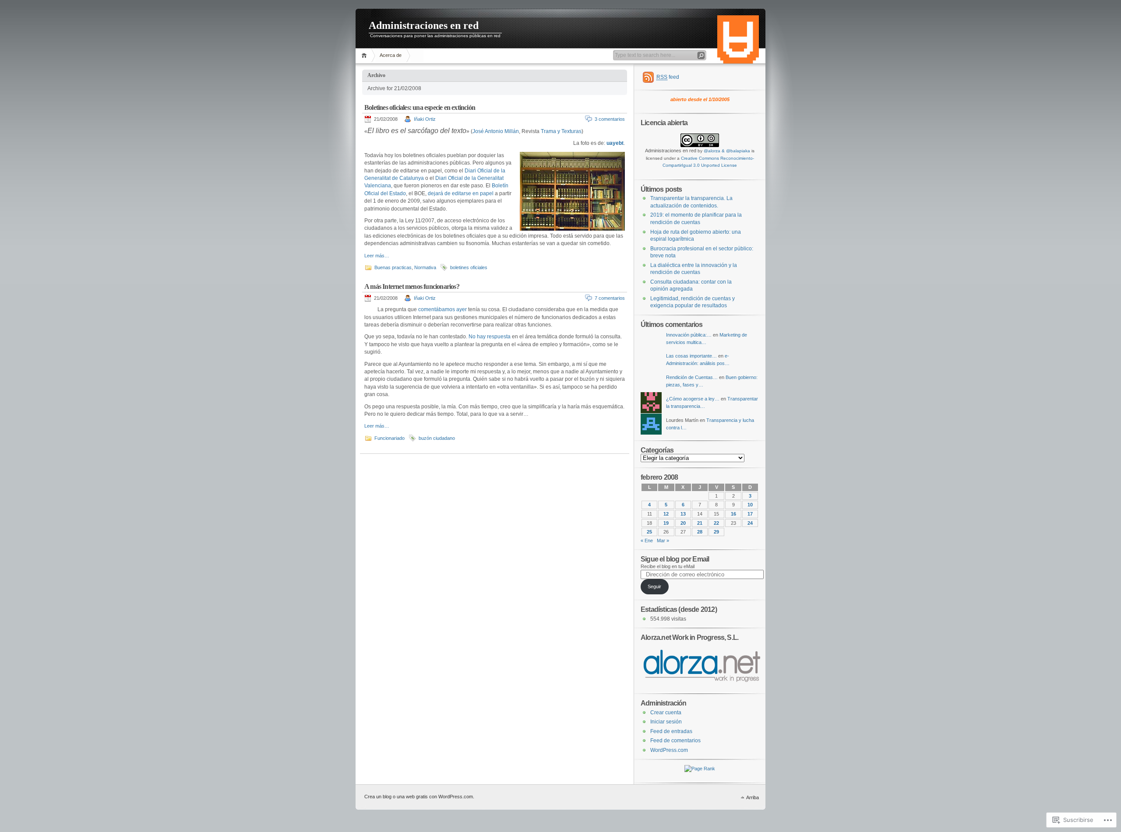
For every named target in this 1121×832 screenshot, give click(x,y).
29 (716, 531)
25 (649, 531)
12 (666, 513)
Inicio (365, 55)
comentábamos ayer (442, 309)
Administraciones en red (424, 25)
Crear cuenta (665, 712)
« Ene (647, 540)
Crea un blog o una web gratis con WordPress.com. (419, 796)
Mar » (663, 540)
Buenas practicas (393, 267)
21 (699, 523)
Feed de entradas (671, 731)
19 (666, 523)
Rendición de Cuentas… (692, 377)
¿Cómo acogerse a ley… (692, 398)
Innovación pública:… (689, 334)
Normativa (425, 267)
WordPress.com (669, 750)
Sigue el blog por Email (675, 559)
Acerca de (391, 55)
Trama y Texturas (561, 131)
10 (750, 504)
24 (750, 523)
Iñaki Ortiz (425, 119)
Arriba (752, 797)
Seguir (654, 586)
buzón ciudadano (437, 438)
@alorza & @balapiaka (727, 150)
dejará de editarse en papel (461, 193)
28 (699, 531)
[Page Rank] (699, 768)
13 (683, 513)
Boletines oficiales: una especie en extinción (419, 107)
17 (750, 513)
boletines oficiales (468, 267)
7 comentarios (610, 298)
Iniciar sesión (666, 722)
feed (667, 77)
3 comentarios (610, 119)
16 (733, 513)
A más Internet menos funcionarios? (411, 286)
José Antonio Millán (495, 131)
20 (683, 523)
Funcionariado (389, 438)
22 (716, 523)
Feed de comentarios (675, 740)
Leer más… (376, 255)
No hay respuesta (490, 337)
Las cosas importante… (691, 355)
